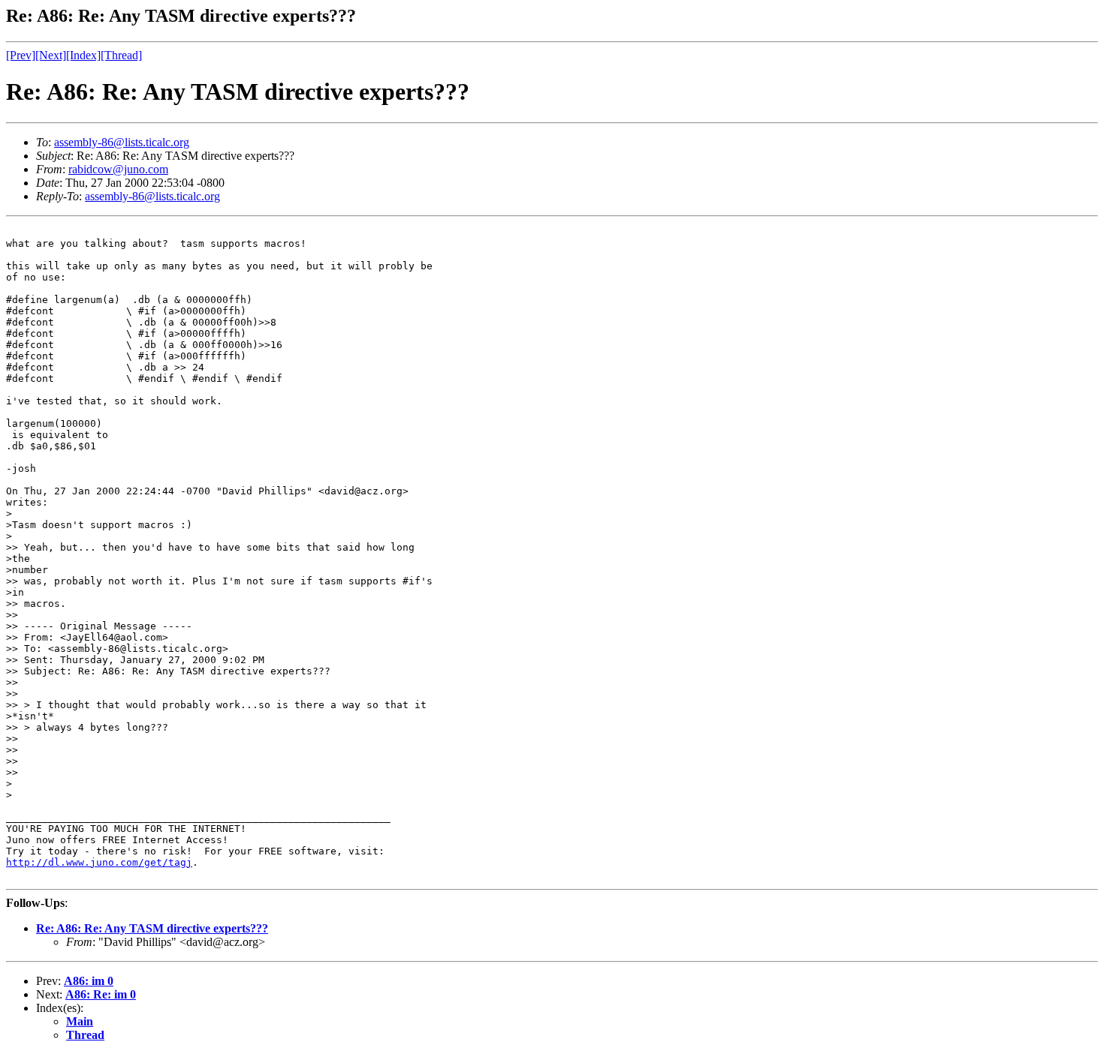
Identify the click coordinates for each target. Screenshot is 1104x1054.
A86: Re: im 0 (100, 994)
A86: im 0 (88, 980)
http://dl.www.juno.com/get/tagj (99, 862)
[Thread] (121, 55)
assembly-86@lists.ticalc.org (121, 142)
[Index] (83, 55)
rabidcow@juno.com (118, 169)
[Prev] (20, 55)
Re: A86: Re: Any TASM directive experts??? (152, 928)
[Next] (50, 55)
